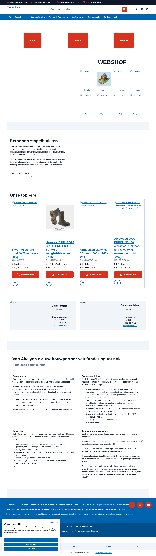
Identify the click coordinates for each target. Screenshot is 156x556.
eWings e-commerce (104, 553)
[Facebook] (132, 505)
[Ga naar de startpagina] (24, 9)
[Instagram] (140, 505)
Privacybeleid (53, 522)
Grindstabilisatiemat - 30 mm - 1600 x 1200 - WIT (94, 253)
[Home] (10, 17)
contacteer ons (81, 514)
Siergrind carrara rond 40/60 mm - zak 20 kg (25, 253)
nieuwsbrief (87, 526)
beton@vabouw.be (59, 325)
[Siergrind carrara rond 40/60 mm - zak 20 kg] (26, 218)
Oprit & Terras (78, 17)
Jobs (116, 17)
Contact (106, 17)
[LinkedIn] (148, 505)
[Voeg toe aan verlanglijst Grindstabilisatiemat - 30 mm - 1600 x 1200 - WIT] (83, 283)
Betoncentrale (93, 17)
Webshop (19, 17)
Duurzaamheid (78, 546)
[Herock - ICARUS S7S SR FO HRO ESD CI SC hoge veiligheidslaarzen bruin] (60, 218)
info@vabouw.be (130, 326)
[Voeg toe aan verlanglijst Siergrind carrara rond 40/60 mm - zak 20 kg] (15, 283)
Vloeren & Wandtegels (58, 17)
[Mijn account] (136, 9)
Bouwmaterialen (38, 17)
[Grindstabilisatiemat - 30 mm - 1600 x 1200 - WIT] (94, 218)
